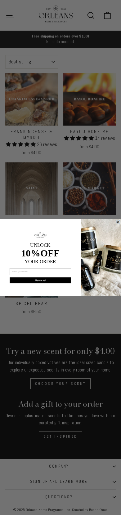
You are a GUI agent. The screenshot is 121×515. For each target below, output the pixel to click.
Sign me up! (40, 280)
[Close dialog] (118, 222)
